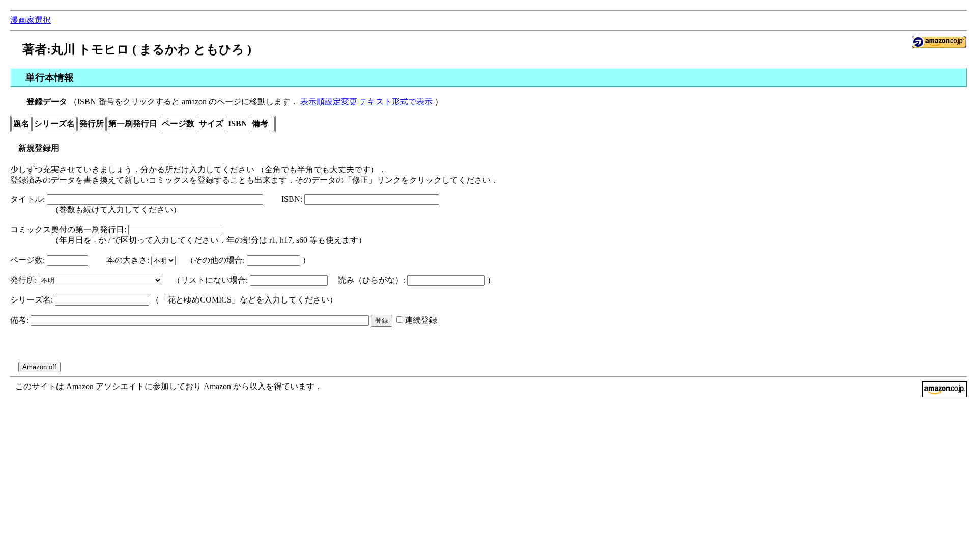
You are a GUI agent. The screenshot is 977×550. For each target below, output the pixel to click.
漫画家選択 (30, 20)
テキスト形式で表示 (396, 101)
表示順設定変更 (328, 101)
